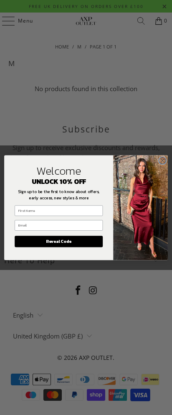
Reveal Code (58, 241)
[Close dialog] (162, 160)
